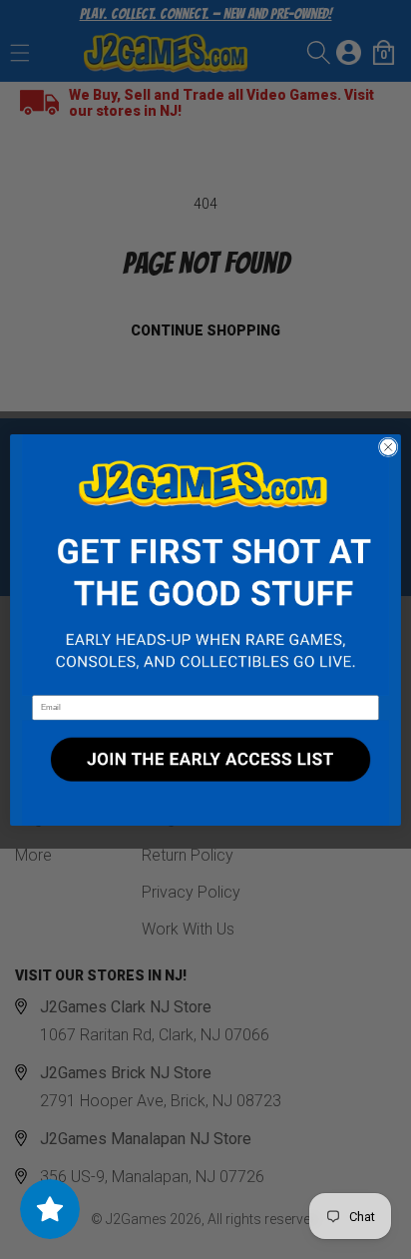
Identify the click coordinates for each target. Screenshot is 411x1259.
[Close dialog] (388, 447)
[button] (205, 564)
